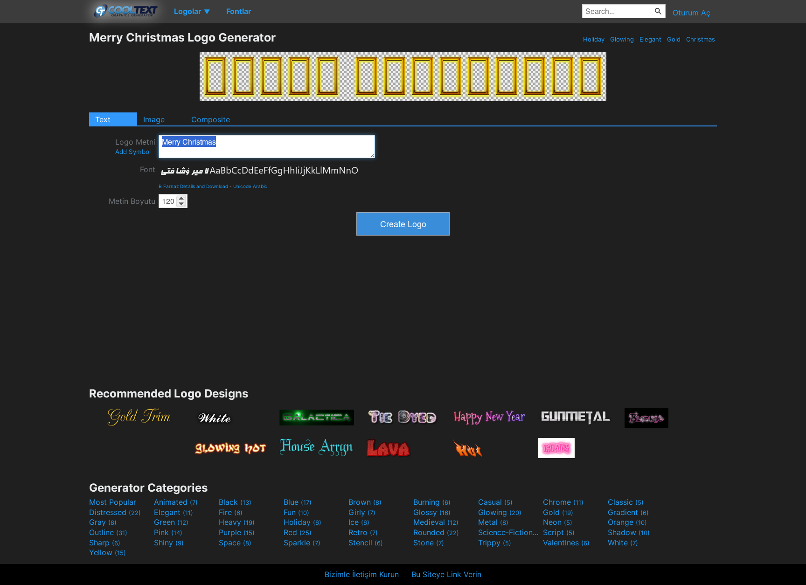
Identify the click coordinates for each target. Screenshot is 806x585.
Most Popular (112, 502)
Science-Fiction (509, 532)
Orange (627, 522)
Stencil (365, 542)
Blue (298, 502)
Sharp (104, 542)
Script (559, 532)
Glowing (622, 39)
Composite (210, 119)
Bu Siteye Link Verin (446, 574)
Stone (428, 542)
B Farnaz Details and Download (193, 186)
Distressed (115, 512)
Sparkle (302, 542)
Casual (495, 502)
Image (154, 119)
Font (147, 169)
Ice (358, 522)
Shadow (629, 532)
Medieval (436, 522)
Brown (365, 502)
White (623, 542)
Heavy (237, 522)
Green (171, 522)
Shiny (169, 542)
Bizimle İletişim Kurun (362, 574)
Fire (231, 512)
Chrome (563, 502)
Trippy (494, 542)
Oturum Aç (691, 12)
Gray (103, 522)
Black (235, 502)
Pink (168, 532)
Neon (557, 522)
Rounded (436, 532)
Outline (108, 532)
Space (235, 542)
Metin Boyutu (132, 201)
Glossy (432, 512)
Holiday (593, 39)
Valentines (566, 542)
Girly (361, 512)
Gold (673, 39)
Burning (432, 502)
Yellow (107, 552)
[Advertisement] (44, 170)
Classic (626, 502)
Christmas (700, 39)
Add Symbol (133, 151)
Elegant (650, 39)
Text (103, 119)
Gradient (628, 512)
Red (298, 532)
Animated (176, 502)
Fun (296, 512)
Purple (237, 532)
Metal (493, 522)
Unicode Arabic (250, 186)
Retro (363, 532)
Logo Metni (135, 146)
